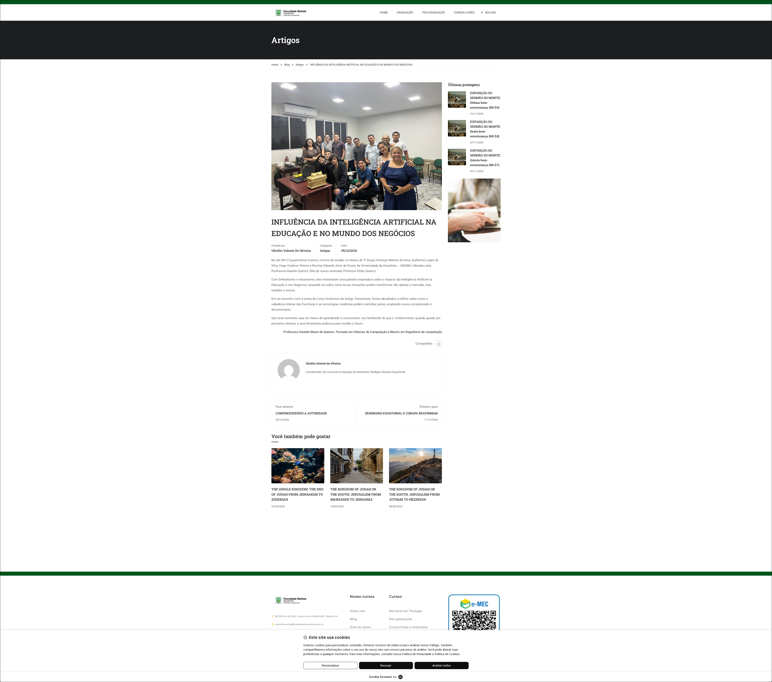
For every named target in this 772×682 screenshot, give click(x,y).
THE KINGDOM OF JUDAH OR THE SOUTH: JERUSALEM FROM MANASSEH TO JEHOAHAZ (355, 494)
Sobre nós (357, 611)
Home (274, 64)
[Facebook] (439, 344)
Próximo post (429, 407)
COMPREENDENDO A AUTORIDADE (301, 413)
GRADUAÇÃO (405, 12)
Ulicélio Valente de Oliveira (291, 251)
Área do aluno (360, 627)
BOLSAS (490, 12)
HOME (384, 12)
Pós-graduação (400, 619)
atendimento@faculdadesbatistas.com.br (299, 624)
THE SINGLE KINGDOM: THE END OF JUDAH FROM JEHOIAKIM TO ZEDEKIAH (297, 494)
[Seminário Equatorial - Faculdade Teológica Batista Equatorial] (301, 12)
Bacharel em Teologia (405, 611)
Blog (287, 64)
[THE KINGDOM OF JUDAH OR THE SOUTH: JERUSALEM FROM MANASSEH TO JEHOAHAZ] (356, 465)
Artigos (300, 64)
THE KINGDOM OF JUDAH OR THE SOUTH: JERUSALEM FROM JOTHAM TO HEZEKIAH (414, 494)
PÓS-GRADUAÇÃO (433, 12)
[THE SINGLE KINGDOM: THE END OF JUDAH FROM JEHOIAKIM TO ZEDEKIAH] (297, 465)
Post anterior (284, 407)
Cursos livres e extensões (408, 627)
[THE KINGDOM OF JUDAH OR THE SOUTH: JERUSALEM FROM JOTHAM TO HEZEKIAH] (415, 465)
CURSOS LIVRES (464, 12)
